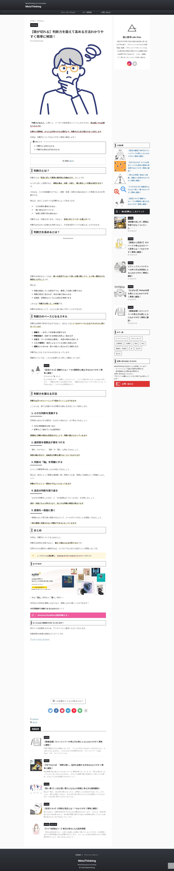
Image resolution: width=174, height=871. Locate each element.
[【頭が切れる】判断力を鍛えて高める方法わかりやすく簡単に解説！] (68, 710)
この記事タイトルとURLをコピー (69, 701)
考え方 (58, 376)
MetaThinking (33, 6)
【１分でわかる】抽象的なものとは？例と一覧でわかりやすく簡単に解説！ (138, 189)
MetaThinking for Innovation (87, 865)
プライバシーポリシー (91, 855)
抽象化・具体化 (121, 348)
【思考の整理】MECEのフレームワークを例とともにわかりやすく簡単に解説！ (138, 153)
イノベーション (121, 338)
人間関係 (119, 343)
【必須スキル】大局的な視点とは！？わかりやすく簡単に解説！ (71, 808)
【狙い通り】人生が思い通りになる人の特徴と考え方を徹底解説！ (72, 788)
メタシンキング (136, 338)
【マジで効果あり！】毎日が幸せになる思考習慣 (64, 828)
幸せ (143, 343)
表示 (71, 161)
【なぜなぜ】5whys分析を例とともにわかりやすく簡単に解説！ (138, 293)
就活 (136, 343)
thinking (35, 719)
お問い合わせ (106, 12)
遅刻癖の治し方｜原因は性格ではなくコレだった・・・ (138, 225)
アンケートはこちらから (40, 639)
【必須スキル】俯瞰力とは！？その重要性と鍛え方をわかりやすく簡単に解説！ (138, 201)
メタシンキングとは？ (68, 12)
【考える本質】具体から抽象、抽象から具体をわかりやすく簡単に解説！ (138, 177)
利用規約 (78, 855)
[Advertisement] (68, 255)
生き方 (138, 348)
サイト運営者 (87, 12)
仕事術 (128, 343)
